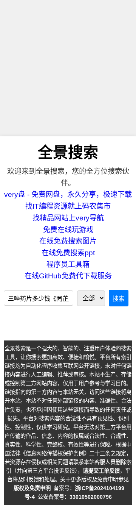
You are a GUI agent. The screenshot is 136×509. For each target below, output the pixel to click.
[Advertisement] (68, 68)
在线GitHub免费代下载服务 (68, 276)
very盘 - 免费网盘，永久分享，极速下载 (68, 194)
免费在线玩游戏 (68, 230)
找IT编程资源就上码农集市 (68, 206)
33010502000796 (91, 497)
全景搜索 (68, 152)
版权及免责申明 (32, 488)
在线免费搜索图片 (68, 241)
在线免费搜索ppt (68, 253)
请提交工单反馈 (101, 471)
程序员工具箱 (68, 265)
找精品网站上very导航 (68, 218)
